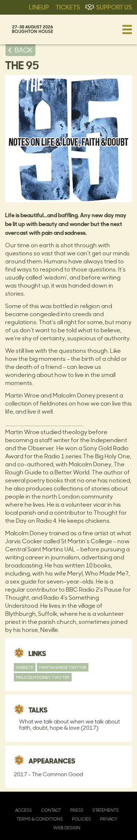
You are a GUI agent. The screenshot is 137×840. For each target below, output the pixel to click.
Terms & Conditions (39, 819)
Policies (81, 819)
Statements (105, 810)
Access (23, 810)
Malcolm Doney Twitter (42, 677)
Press (76, 810)
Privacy (108, 819)
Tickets (68, 6)
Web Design (66, 828)
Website (24, 667)
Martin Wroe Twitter (62, 667)
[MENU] (127, 29)
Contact (51, 810)
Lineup (39, 6)
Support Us (114, 6)
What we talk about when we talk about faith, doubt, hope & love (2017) (69, 724)
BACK (24, 49)
